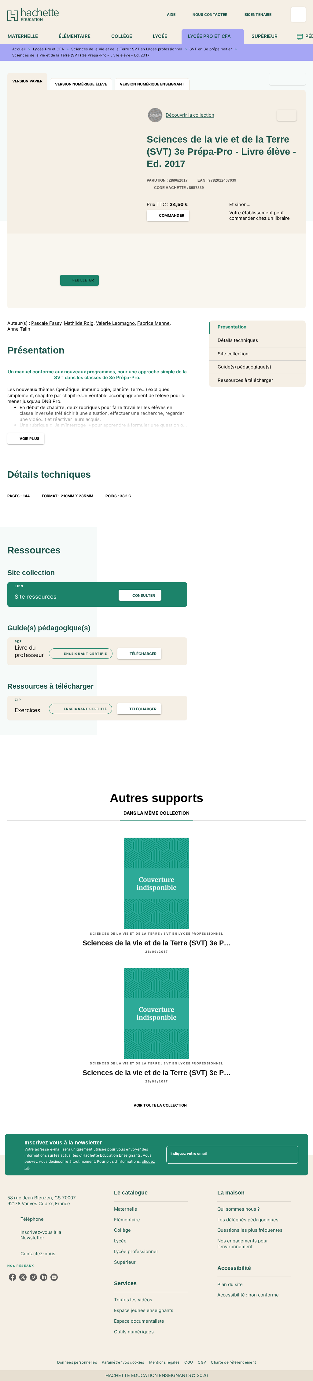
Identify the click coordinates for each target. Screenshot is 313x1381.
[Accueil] (33, 14)
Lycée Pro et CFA (48, 49)
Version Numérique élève (81, 84)
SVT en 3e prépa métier (211, 49)
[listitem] (12, 1277)
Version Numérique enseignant (152, 84)
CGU (188, 1362)
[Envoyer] (291, 1154)
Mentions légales (164, 1362)
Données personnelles (77, 1362)
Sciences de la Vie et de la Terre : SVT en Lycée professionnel (126, 49)
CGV (202, 1362)
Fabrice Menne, (154, 323)
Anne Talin (18, 329)
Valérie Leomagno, (116, 323)
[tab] (26, 36)
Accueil (19, 49)
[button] (167, 14)
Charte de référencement (233, 1362)
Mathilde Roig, (79, 323)
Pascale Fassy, (47, 323)
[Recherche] (298, 14)
